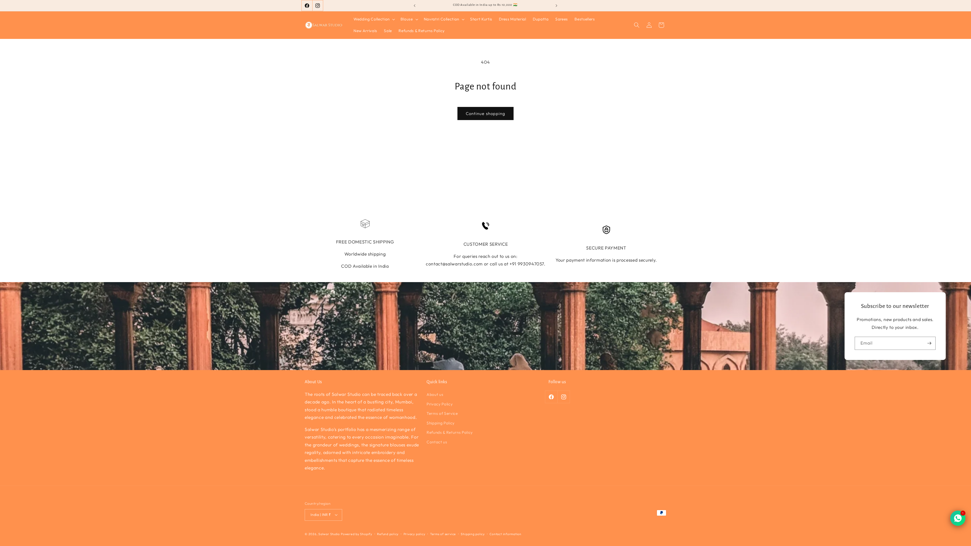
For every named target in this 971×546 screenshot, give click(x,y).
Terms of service (443, 534)
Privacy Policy (440, 404)
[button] (373, 19)
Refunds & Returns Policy (450, 432)
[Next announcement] (556, 5)
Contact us (437, 442)
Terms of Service (442, 413)
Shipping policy (473, 534)
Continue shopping (485, 113)
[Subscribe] (929, 343)
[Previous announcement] (414, 5)
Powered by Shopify (356, 534)
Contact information (505, 534)
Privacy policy (414, 534)
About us (435, 394)
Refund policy (388, 534)
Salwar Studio (329, 534)
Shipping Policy (441, 423)
